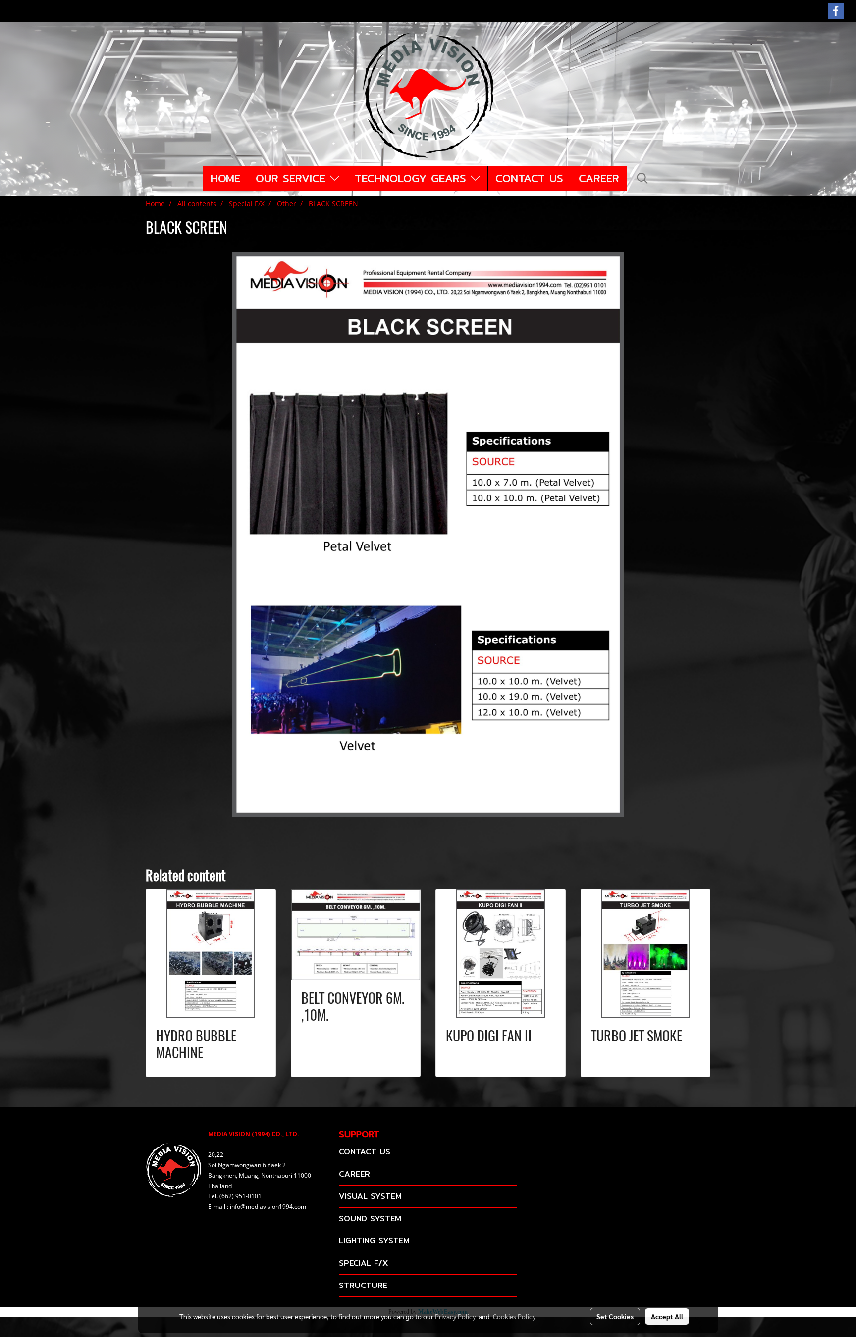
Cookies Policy (514, 1316)
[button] (642, 178)
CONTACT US (529, 178)
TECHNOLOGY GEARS (413, 178)
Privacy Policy (455, 1316)
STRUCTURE (363, 1285)
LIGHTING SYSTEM (374, 1241)
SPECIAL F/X (363, 1263)
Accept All (667, 1316)
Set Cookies (615, 1316)
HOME (225, 178)
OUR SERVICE (293, 178)
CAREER (599, 178)
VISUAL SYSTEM (370, 1196)
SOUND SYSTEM (370, 1218)
